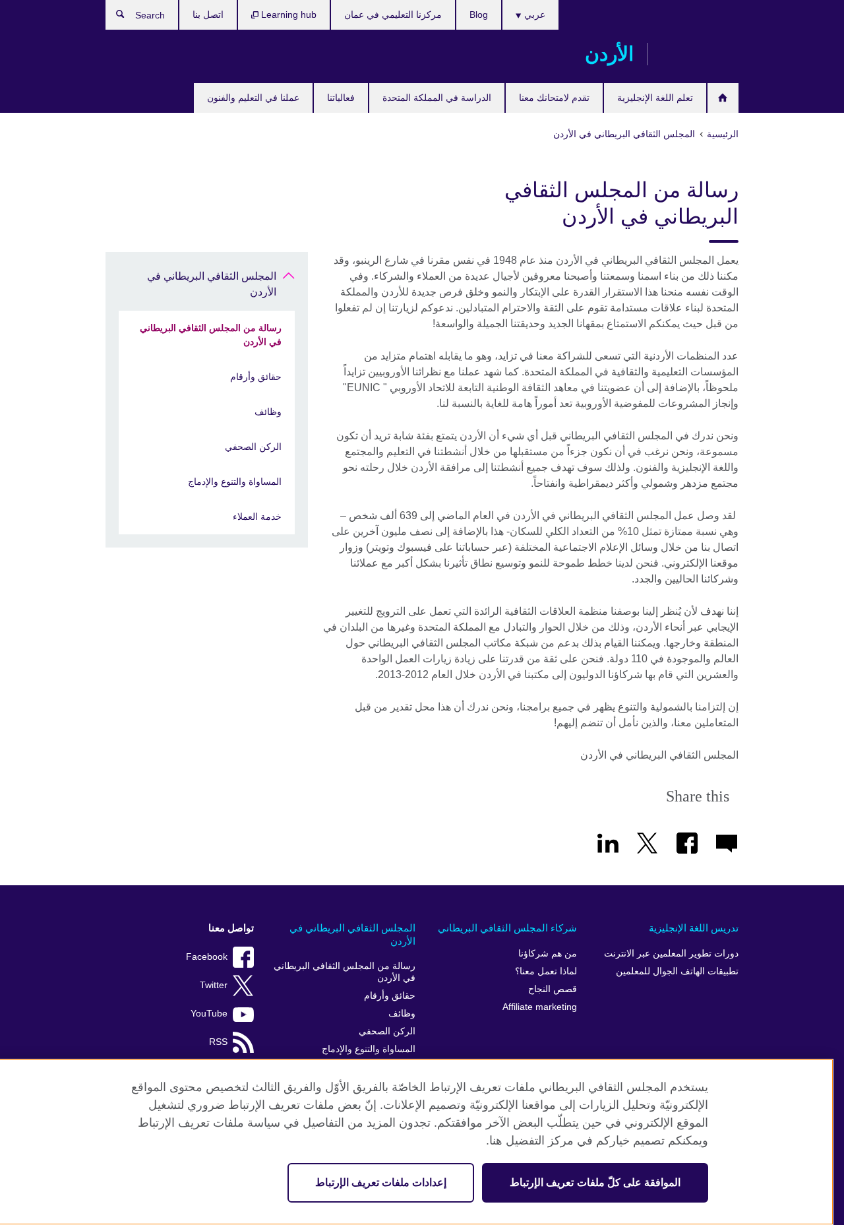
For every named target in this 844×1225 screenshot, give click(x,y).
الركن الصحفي (253, 446)
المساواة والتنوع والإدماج (235, 481)
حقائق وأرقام (256, 376)
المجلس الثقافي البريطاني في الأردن (211, 284)
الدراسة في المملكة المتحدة (436, 97)
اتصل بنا (208, 14)
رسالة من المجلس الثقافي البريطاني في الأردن (211, 335)
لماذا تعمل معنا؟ (546, 971)
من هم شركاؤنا (547, 953)
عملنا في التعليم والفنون (253, 97)
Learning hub (287, 14)
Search (114, 17)
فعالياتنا (341, 97)
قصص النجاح (552, 989)
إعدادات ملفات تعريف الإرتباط (380, 1182)
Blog (478, 14)
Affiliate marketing (539, 1007)
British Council (699, 54)
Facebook (206, 957)
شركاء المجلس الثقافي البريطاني (507, 927)
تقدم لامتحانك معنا (554, 97)
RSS (218, 1042)
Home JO (723, 98)
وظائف (268, 411)
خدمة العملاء (257, 516)
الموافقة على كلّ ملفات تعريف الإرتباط (595, 1182)
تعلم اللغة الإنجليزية (655, 97)
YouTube (209, 1014)
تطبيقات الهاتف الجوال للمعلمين (677, 971)
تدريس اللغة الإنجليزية (693, 927)
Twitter (213, 985)
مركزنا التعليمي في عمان (393, 14)
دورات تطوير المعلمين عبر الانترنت (671, 953)
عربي (533, 14)
